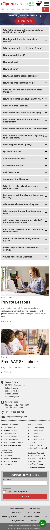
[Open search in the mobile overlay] (25, 9)
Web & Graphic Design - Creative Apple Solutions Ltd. (24, 528)
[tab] (25, 31)
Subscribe (25, 496)
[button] (46, 3)
